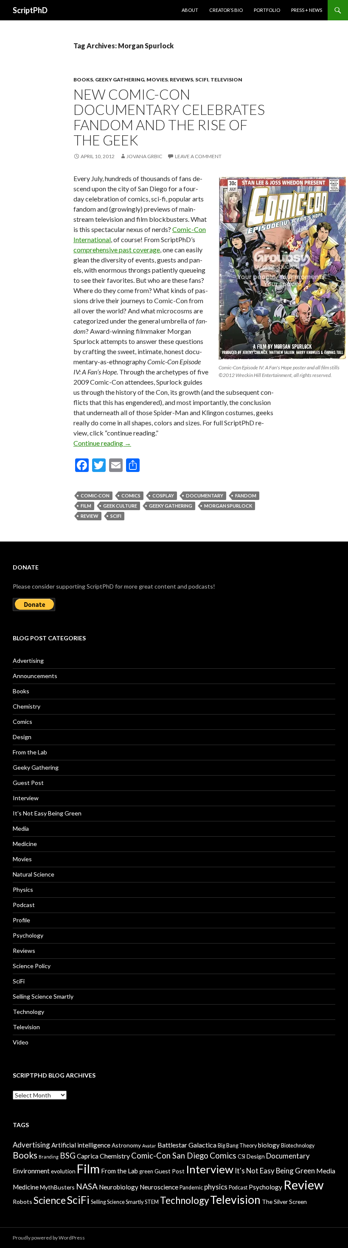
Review (89, 516)
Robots (22, 1201)
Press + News (306, 10)
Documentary (204, 495)
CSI (241, 1156)
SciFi (201, 79)
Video (20, 1042)
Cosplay (163, 495)
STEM (152, 1202)
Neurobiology (118, 1187)
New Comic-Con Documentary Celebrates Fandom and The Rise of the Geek (169, 117)
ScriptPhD (30, 10)
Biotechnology (297, 1145)
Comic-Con (95, 495)
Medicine (25, 843)
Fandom (245, 495)
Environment (31, 1171)
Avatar (149, 1145)
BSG (68, 1155)
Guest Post (28, 782)
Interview (26, 797)
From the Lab (30, 752)
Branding (49, 1156)
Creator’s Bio (226, 10)
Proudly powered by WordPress (49, 1237)
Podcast (24, 904)
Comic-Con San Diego (169, 1155)
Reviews (181, 79)
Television (226, 79)
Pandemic (191, 1187)
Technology (28, 1011)
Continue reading (102, 443)
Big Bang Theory (237, 1145)
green (146, 1171)
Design (22, 736)
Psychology (28, 935)
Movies (157, 79)
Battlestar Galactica (186, 1145)
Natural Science (33, 874)
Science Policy (32, 965)
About (190, 10)
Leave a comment (198, 156)
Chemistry (26, 706)
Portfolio (267, 10)
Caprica (87, 1156)
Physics (23, 889)
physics (215, 1186)
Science (50, 1200)
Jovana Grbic (144, 156)
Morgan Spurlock (228, 505)
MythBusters (57, 1187)
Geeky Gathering (119, 79)
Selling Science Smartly (43, 996)
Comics (130, 495)
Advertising (28, 660)
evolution (63, 1171)
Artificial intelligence (80, 1145)
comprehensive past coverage (116, 250)
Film (86, 505)
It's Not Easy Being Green (47, 813)
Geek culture (120, 505)
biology (269, 1145)
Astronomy (126, 1145)
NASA (87, 1186)
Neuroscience (159, 1187)
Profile (21, 920)
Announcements (35, 675)
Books (83, 79)
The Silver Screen (284, 1201)
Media (21, 828)
